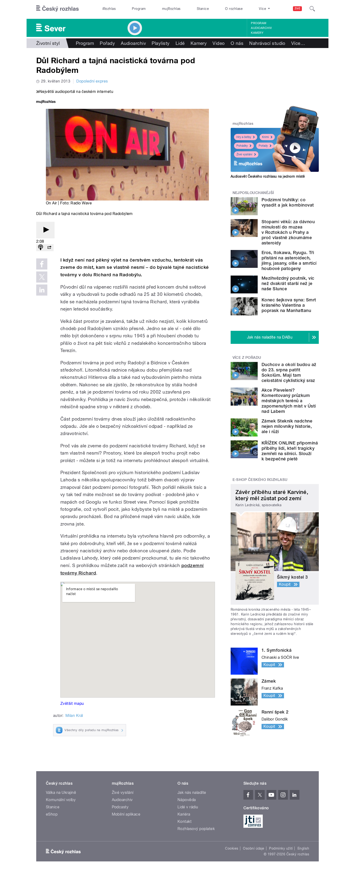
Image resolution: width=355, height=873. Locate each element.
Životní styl (48, 43)
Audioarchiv (261, 28)
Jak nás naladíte (192, 792)
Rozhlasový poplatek (196, 828)
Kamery (257, 33)
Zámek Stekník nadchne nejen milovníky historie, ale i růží (287, 426)
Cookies (231, 848)
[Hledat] (312, 8)
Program (139, 9)
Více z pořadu (247, 357)
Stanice (203, 9)
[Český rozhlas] (57, 8)
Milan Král (74, 715)
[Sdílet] (49, 247)
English (303, 848)
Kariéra (184, 814)
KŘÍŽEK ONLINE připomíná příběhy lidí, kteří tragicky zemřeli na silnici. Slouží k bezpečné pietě (290, 450)
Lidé (180, 43)
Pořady (107, 43)
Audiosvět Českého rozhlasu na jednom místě (268, 176)
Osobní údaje (253, 848)
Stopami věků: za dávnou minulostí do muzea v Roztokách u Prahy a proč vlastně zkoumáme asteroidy (288, 232)
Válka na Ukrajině (61, 792)
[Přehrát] (45, 230)
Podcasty (120, 807)
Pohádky (242, 145)
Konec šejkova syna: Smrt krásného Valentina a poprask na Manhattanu (289, 305)
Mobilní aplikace (126, 814)
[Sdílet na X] (41, 277)
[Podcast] (40, 247)
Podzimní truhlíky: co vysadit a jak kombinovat (288, 202)
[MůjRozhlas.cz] (46, 102)
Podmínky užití (281, 848)
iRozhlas (109, 9)
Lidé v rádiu (188, 807)
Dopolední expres (92, 81)
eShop (51, 814)
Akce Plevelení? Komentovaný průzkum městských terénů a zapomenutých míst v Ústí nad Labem (289, 401)
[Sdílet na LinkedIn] (41, 290)
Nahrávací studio (267, 43)
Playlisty (161, 43)
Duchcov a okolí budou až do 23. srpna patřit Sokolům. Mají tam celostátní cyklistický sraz (289, 372)
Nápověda (187, 799)
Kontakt (185, 821)
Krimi (265, 137)
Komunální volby (61, 799)
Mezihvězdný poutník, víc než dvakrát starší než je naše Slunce (288, 283)
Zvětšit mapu (72, 703)
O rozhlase (234, 9)
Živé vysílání (244, 154)
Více (298, 43)
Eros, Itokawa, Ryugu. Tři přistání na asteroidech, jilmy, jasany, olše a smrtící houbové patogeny (289, 260)
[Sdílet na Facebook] (41, 264)
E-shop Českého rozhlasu (260, 480)
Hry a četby (243, 137)
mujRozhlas (171, 9)
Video (219, 43)
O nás (237, 43)
